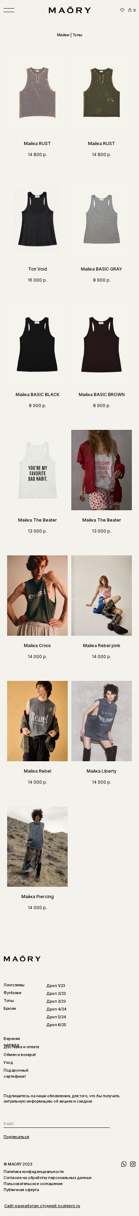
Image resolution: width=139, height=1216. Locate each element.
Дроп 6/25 (56, 1024)
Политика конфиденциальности (34, 1171)
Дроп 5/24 (56, 1016)
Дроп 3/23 (56, 1001)
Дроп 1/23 (55, 985)
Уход (8, 1062)
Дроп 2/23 (56, 993)
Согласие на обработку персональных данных (48, 1177)
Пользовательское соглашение (33, 1183)
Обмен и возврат (20, 1054)
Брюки (10, 1008)
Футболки (12, 992)
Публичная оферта (21, 1189)
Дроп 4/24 (56, 1009)
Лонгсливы (14, 984)
